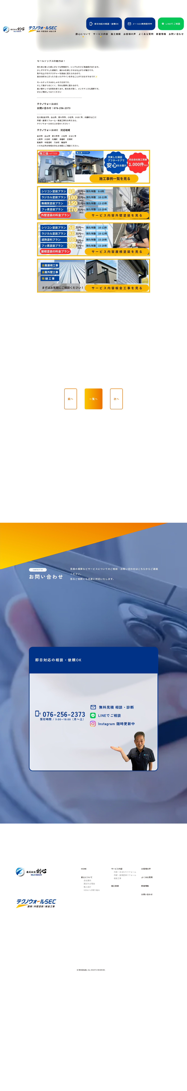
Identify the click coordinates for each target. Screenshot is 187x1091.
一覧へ (93, 399)
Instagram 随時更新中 (116, 723)
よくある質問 (146, 34)
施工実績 (116, 34)
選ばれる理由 (89, 883)
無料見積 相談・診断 (116, 707)
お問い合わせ (176, 34)
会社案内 (87, 880)
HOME (84, 868)
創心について (86, 877)
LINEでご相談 (173, 23)
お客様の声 (129, 34)
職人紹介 (87, 887)
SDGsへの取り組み (92, 890)
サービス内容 (117, 868)
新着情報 (161, 34)
